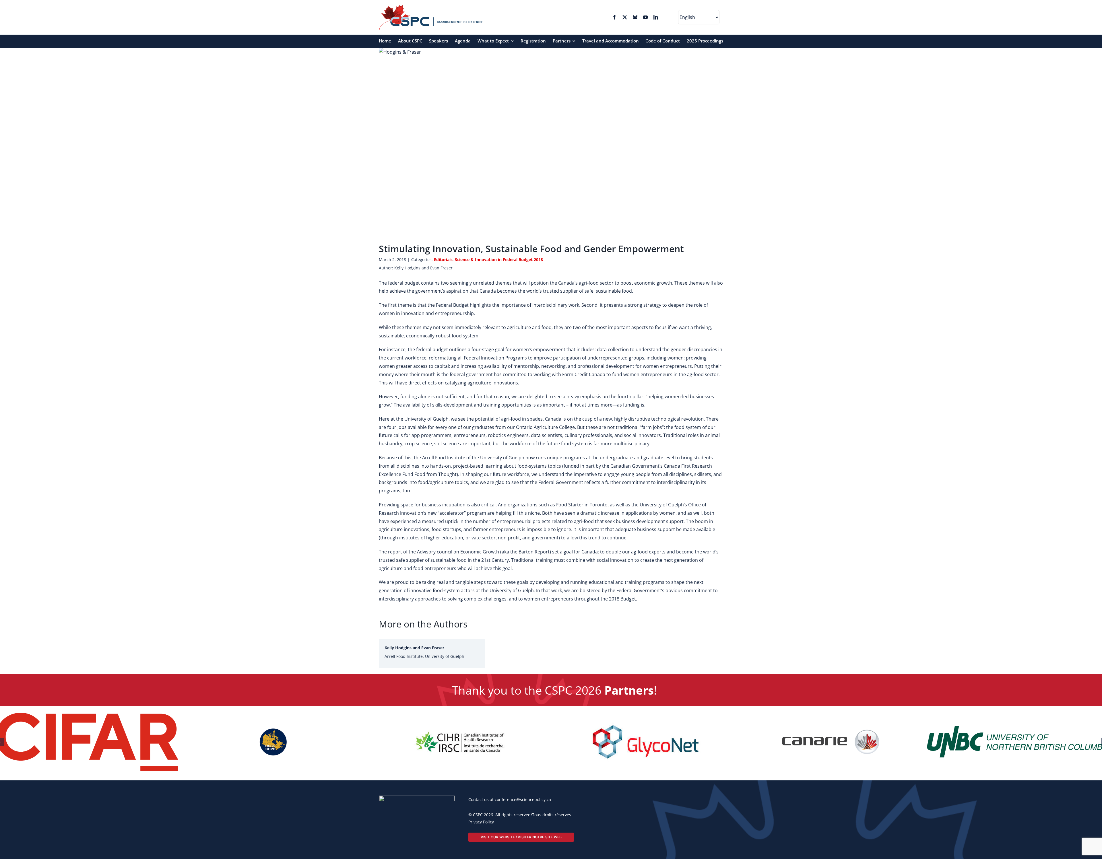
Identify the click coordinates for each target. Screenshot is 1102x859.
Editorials (443, 259)
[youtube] (645, 17)
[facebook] (614, 17)
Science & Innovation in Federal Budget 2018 (499, 259)
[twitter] (624, 17)
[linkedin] (655, 17)
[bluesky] (635, 17)
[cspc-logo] (431, 7)
